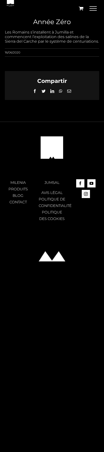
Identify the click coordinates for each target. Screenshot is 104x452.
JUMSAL (52, 182)
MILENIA (18, 182)
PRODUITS (18, 189)
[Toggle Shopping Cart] (81, 8)
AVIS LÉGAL (52, 192)
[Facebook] (80, 183)
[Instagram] (86, 194)
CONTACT (18, 202)
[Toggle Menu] (93, 8)
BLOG (18, 195)
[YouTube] (91, 183)
